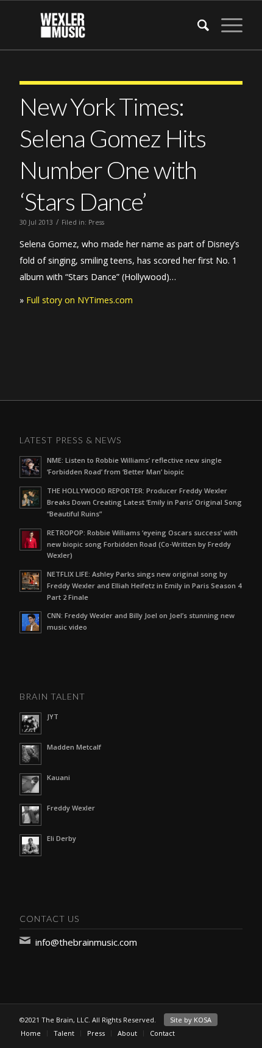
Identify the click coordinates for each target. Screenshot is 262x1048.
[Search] (197, 25)
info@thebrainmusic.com (86, 942)
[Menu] (226, 25)
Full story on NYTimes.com (79, 300)
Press (96, 222)
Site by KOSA (190, 1019)
